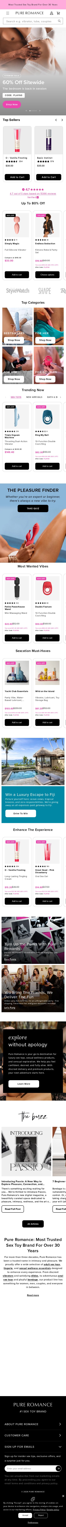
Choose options (47, 275)
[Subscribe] (58, 1468)
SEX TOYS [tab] (16, 397)
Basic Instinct (44, 158)
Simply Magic (12, 243)
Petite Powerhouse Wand (15, 608)
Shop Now (12, 104)
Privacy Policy (39, 1509)
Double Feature (43, 607)
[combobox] (33, 21)
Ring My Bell (42, 435)
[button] (7, 13)
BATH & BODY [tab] (54, 397)
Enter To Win (21, 813)
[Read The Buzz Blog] (33, 1115)
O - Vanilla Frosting (16, 158)
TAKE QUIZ (33, 508)
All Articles (33, 1223)
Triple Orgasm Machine (12, 436)
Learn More (23, 1083)
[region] (33, 71)
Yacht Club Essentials (16, 691)
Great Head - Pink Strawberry (44, 871)
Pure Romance (37, 1491)
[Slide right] (60, 397)
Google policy (53, 1509)
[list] (33, 247)
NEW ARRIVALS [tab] (34, 397)
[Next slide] (40, 110)
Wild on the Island (44, 691)
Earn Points (10, 959)
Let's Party (10, 1007)
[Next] (62, 120)
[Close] (63, 1496)
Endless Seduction (45, 243)
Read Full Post (13, 1209)
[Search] (59, 21)
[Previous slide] (26, 110)
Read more (33, 1295)
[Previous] (56, 120)
